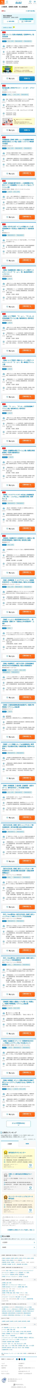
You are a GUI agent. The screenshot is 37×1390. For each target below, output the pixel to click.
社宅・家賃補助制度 (16, 1311)
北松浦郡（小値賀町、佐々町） (9, 1264)
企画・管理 (8, 1282)
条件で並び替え (31, 11)
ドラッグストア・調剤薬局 (8, 1274)
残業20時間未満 (11, 1313)
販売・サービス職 (22, 1296)
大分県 (15, 1321)
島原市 (12, 1258)
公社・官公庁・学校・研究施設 (22, 1347)
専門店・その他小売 (23, 1276)
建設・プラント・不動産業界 (8, 1335)
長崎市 (3, 1258)
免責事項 (3, 1368)
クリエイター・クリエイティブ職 (9, 1296)
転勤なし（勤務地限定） (29, 1309)
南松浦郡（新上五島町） (22, 1264)
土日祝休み (4, 1315)
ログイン (6, 3)
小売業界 (4, 1242)
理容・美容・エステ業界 (28, 1345)
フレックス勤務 (28, 1307)
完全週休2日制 (19, 1313)
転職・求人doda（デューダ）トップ (8, 1353)
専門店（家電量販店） (20, 1274)
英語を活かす (15, 1309)
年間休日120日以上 (19, 1307)
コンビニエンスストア (28, 1270)
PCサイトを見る (5, 1373)
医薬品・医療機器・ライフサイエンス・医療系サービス (14, 1333)
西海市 (11, 1260)
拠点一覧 (3, 1365)
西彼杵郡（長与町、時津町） (8, 1262)
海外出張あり (18, 1315)
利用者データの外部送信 (24, 1373)
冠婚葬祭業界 (5, 1349)
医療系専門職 (30, 1298)
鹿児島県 (24, 1321)
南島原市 (20, 1260)
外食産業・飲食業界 (6, 1341)
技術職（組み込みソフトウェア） (9, 1286)
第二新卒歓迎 (5, 1307)
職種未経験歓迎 (27, 1313)
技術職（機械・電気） (23, 1286)
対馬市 (32, 1258)
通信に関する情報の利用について (26, 1368)
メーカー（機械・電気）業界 (8, 1329)
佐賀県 (7, 1321)
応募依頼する (27, 173)
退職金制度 (4, 1313)
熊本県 (11, 1321)
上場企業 (24, 1311)
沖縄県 (28, 1321)
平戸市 (24, 1258)
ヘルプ (3, 1363)
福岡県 (3, 1321)
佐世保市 (8, 1258)
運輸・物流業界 (15, 1341)
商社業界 (29, 1331)
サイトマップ (4, 1371)
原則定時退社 (11, 1315)
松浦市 (28, 1258)
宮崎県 (19, 1321)
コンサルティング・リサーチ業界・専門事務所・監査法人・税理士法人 (18, 1337)
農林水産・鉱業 (10, 1347)
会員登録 (2, 3)
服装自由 (4, 1311)
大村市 (20, 1258)
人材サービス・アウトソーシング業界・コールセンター (14, 1339)
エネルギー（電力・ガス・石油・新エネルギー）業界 (14, 1343)
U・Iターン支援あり (26, 1315)
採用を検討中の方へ (23, 1371)
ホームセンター (5, 1272)
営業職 (3, 1282)
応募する (27, 78)
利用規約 (20, 1365)
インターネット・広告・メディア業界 (17, 1327)
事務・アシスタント (21, 1298)
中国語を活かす (30, 1311)
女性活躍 (9, 1311)
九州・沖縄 (20, 1353)
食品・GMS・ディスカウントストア (14, 1270)
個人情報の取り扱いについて (15, 1379)
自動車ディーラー (14, 1272)
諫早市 (16, 1258)
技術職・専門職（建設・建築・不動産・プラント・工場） (15, 1292)
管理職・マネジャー (6, 1309)
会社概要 (20, 1363)
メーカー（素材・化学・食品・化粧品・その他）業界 (14, 1331)
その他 (10, 1349)
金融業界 (30, 1333)
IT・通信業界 (5, 1327)
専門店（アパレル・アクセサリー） (10, 1276)
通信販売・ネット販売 (24, 1272)
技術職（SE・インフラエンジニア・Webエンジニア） (14, 1284)
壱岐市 (3, 1260)
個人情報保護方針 (12, 1381)
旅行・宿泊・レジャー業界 (8, 1345)
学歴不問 (21, 1309)
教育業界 (4, 1347)
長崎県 (4, 1247)
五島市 (7, 1260)
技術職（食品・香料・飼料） (8, 1290)
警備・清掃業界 (18, 1345)
